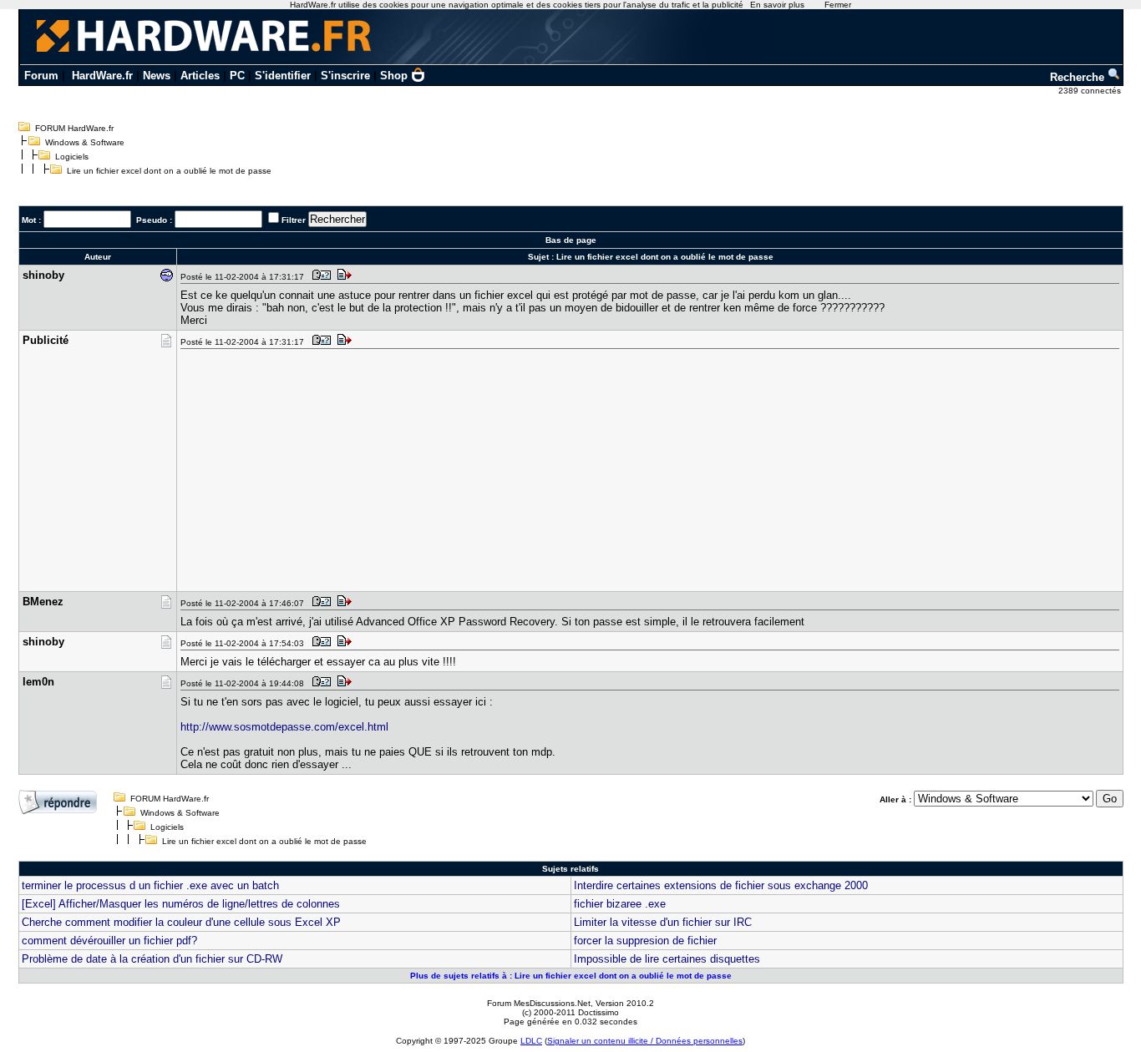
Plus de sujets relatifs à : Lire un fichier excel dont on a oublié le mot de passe (571, 975)
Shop (394, 75)
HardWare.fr (102, 75)
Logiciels (72, 156)
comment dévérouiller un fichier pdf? (109, 940)
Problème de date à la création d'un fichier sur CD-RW (152, 959)
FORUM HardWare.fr (74, 128)
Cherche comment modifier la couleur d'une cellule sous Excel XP (181, 922)
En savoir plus (777, 4)
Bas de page (570, 240)
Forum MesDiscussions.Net (539, 1003)
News (156, 75)
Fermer (837, 4)
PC (237, 75)
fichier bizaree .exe (620, 904)
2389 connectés (1090, 90)
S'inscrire (345, 75)
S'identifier (283, 75)
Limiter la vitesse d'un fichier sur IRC (663, 922)
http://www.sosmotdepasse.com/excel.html (284, 727)
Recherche (1079, 77)
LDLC (531, 1040)
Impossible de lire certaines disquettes (667, 959)
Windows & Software (84, 142)
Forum (41, 75)
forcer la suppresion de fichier (645, 940)
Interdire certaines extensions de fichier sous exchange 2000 (721, 885)
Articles (200, 75)
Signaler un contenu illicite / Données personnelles (645, 1040)
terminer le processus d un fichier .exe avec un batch (150, 885)
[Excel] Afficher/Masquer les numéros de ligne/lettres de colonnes (181, 904)
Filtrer (293, 220)
